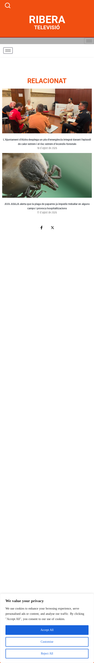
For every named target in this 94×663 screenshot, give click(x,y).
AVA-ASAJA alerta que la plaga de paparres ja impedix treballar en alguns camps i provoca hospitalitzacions (47, 206)
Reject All (47, 653)
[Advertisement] (47, 436)
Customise (47, 641)
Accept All (47, 630)
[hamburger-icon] (89, 41)
